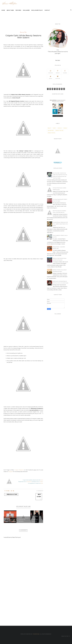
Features (18, 10)
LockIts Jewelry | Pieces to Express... (24, 519)
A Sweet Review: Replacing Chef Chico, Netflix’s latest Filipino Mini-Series (60, 224)
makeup (65, 128)
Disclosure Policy (37, 10)
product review (51, 132)
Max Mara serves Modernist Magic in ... (35, 519)
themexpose (36, 634)
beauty (49, 128)
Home (3, 10)
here (42, 479)
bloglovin (58, 78)
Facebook (29, 481)
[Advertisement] (35, 15)
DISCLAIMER (26, 10)
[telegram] (8, 491)
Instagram (10, 471)
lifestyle (60, 128)
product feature (59, 130)
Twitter (41, 481)
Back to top (65, 636)
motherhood (51, 130)
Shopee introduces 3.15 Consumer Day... (10, 519)
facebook (65, 72)
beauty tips (23, 32)
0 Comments (39, 490)
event (54, 128)
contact (47, 10)
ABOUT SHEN (10, 10)
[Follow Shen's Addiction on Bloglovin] (58, 163)
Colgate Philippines (19, 469)
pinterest (58, 72)
